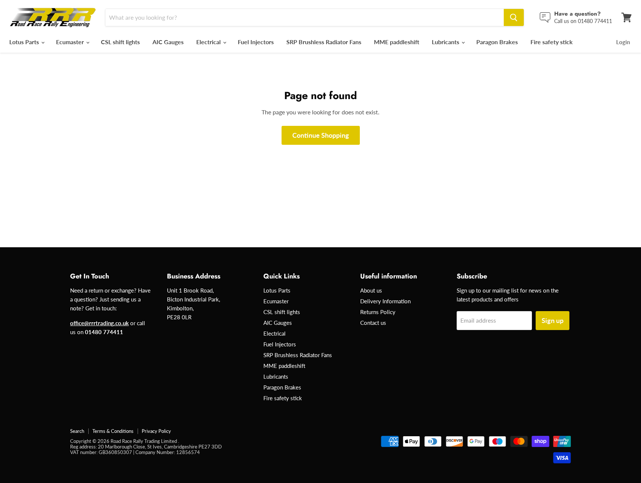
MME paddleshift (396, 41)
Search (77, 431)
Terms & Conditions (113, 431)
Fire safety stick (551, 41)
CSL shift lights (120, 41)
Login (623, 42)
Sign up (552, 320)
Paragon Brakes (497, 41)
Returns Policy (377, 312)
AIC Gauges (168, 41)
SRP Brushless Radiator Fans (323, 41)
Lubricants (446, 41)
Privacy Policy (156, 431)
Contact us (373, 322)
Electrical (209, 41)
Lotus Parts (24, 41)
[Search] (514, 17)
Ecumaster (70, 41)
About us (371, 290)
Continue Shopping (320, 135)
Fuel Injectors (256, 41)
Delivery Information (385, 301)
